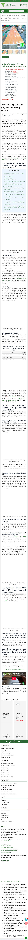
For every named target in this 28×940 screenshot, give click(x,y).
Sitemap (5, 0)
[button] (2, 11)
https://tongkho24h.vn (6, 852)
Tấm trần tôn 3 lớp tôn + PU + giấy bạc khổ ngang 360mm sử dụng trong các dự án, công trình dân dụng (14, 202)
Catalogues (3, 813)
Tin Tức (9, 0)
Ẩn (17, 170)
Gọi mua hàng (24, 4)
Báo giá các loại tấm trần (6, 789)
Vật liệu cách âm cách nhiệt (7, 776)
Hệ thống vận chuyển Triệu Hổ (7, 821)
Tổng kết (5, 210)
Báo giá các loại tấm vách (7, 791)
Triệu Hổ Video (4, 819)
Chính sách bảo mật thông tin (7, 748)
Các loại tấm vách (5, 774)
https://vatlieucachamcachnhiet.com (9, 850)
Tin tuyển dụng (4, 804)
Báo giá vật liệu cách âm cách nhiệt (9, 794)
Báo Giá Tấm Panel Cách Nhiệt (7, 785)
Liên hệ (14, 0)
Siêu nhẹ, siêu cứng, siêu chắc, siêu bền (13, 191)
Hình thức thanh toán (5, 750)
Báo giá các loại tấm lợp (6, 787)
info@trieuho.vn (7, 840)
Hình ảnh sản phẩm (5, 811)
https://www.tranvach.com (7, 847)
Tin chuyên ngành (5, 802)
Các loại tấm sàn (4, 772)
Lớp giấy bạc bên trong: (10, 179)
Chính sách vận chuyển (6, 753)
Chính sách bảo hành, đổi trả (7, 755)
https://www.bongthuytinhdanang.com (9, 849)
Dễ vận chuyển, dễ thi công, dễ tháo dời (14, 192)
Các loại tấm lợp (4, 768)
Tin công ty (3, 800)
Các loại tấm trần (10, 15)
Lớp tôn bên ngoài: (9, 176)
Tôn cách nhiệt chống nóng (7, 763)
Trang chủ (3, 15)
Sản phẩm (7, 114)
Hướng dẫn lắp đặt (5, 815)
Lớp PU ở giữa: (8, 178)
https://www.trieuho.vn (6, 845)
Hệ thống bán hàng (5, 817)
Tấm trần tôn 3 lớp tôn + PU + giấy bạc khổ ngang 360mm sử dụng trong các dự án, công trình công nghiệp (14, 207)
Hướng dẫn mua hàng (6, 757)
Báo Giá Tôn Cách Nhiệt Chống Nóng (9, 783)
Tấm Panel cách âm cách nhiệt (7, 765)
